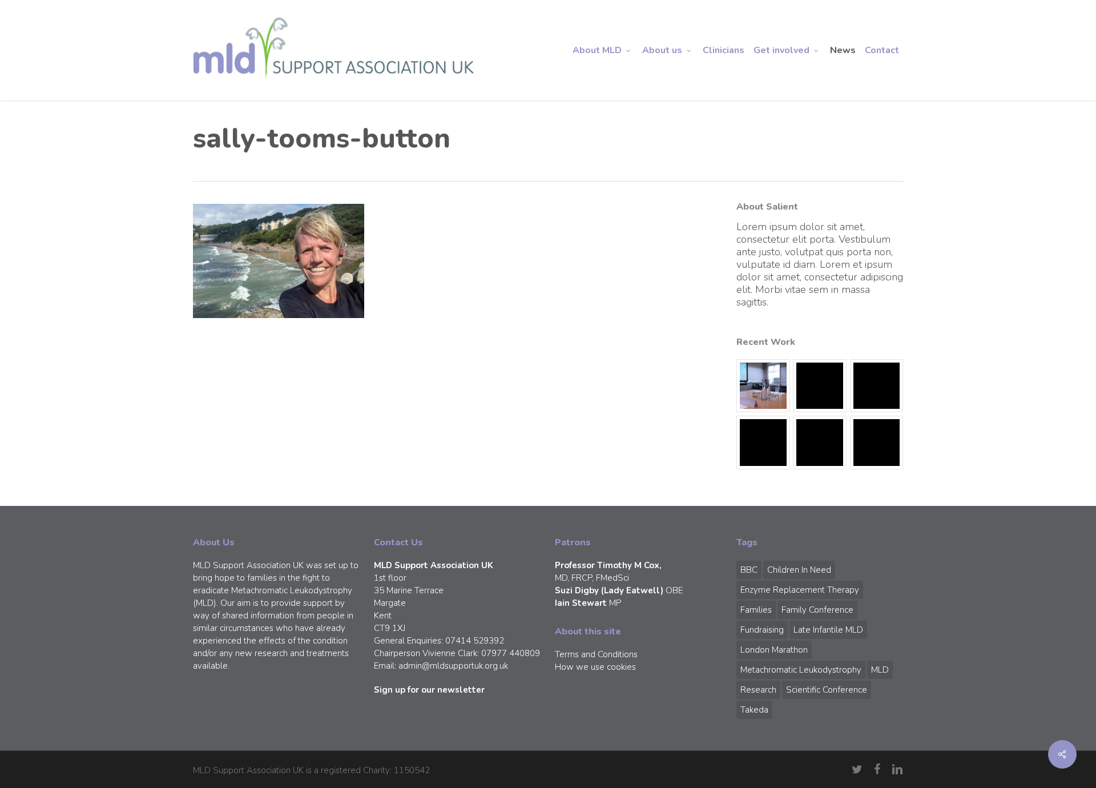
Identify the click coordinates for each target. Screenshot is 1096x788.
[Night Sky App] (877, 386)
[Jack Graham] (820, 442)
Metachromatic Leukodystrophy (800, 670)
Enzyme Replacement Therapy (799, 590)
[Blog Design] (877, 442)
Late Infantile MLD (828, 630)
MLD (880, 670)
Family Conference (817, 610)
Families (756, 610)
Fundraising (762, 630)
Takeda (754, 709)
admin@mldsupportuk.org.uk (453, 666)
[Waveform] (763, 442)
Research (758, 689)
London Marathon (774, 650)
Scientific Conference (826, 689)
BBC (748, 570)
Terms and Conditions (596, 654)
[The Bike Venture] (820, 386)
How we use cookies (595, 667)
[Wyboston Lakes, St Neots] (763, 386)
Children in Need (799, 570)
